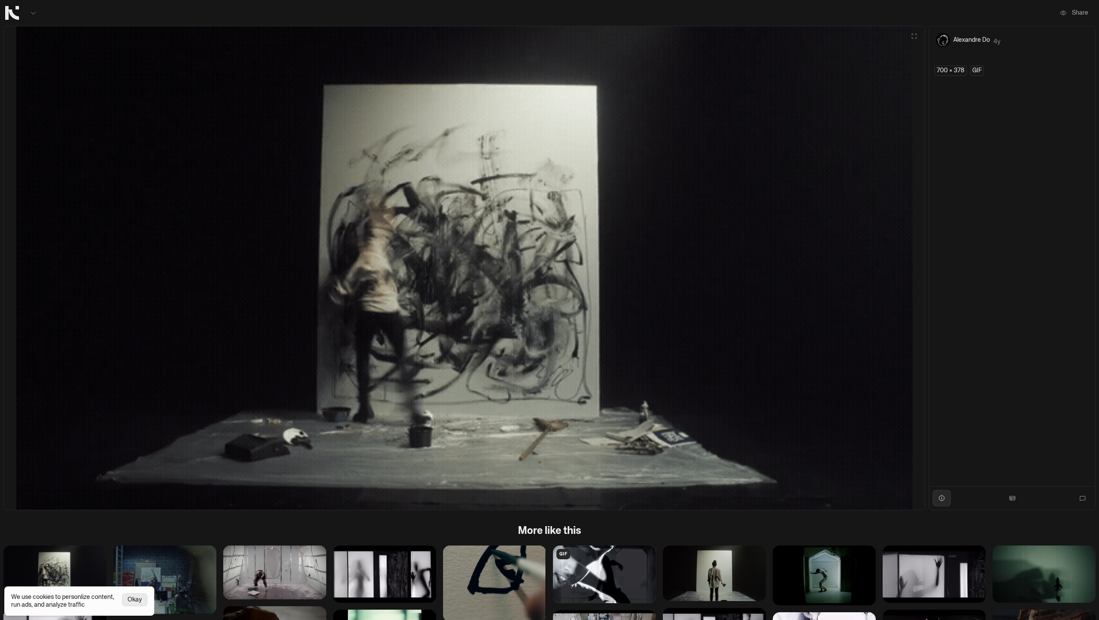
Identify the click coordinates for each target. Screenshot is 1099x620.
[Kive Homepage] (12, 13)
